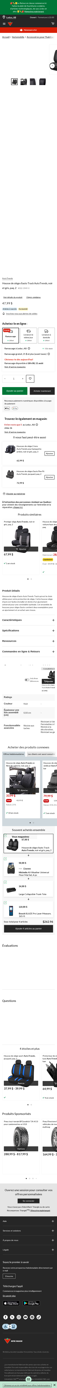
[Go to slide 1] (14, 81)
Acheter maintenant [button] (42, 391)
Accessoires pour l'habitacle (41, 37)
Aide (5, 1221)
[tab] (11, 335)
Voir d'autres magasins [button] (15, 367)
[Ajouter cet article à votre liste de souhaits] (30, 379)
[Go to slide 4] (42, 81)
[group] (11, 800)
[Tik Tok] (39, 1317)
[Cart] (53, 24)
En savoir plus (9, 1295)
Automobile (18, 37)
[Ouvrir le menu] (4, 24)
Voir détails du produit (12, 297)
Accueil (6, 37)
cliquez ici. (18, 507)
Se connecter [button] (28, 1201)
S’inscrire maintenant (40, 1210)
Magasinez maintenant (34, 11)
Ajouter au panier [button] (14, 391)
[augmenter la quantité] (4, 379)
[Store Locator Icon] (4, 17)
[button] (28, 348)
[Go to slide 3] (33, 81)
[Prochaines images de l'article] (52, 65)
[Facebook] (5, 1317)
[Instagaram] (19, 1317)
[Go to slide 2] (23, 81)
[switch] (28, 680)
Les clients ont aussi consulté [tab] (41, 754)
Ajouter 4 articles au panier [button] (28, 928)
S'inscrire (9, 1276)
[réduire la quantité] (22, 379)
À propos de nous (10, 1240)
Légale (6, 1250)
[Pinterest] (32, 1317)
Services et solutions (12, 1231)
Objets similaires (33, 297)
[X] (12, 1317)
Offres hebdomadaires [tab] (13, 754)
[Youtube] (25, 1317)
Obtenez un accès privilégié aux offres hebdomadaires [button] (27, 1385)
